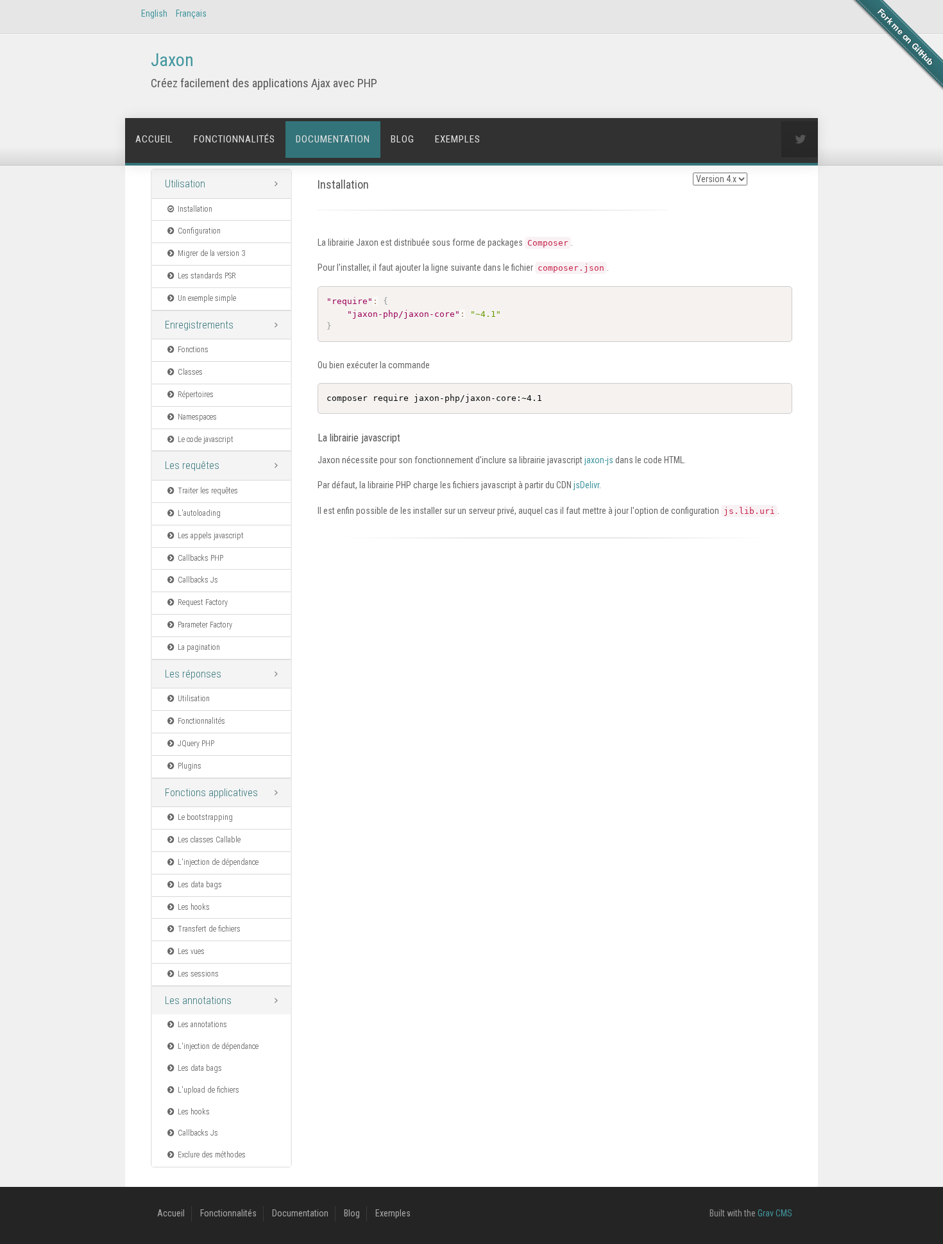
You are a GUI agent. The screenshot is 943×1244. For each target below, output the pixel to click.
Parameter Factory (205, 624)
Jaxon (172, 60)
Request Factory (203, 602)
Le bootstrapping (205, 817)
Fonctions (193, 349)
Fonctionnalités (234, 139)
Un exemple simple (207, 298)
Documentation (333, 139)
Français (191, 13)
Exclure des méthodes (212, 1154)
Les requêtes (192, 465)
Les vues (191, 951)
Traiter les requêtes (208, 490)
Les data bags (200, 884)
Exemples (457, 139)
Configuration (199, 230)
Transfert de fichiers (209, 928)
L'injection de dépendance (218, 862)
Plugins (189, 766)
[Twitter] (799, 139)
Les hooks (194, 907)
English (154, 13)
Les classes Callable (209, 839)
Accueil (154, 139)
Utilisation (185, 184)
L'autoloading (199, 513)
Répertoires (196, 394)
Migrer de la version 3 (211, 253)
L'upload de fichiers (208, 1090)
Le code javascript (206, 439)
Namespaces (197, 417)
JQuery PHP (196, 743)
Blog (402, 139)
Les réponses (193, 674)
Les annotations (198, 1000)
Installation (195, 209)
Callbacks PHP (200, 558)
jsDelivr (586, 485)
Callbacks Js (198, 579)
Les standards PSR (207, 275)
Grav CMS (775, 1213)
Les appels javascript (211, 535)
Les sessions (198, 973)
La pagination (199, 647)
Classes (190, 372)
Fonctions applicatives (211, 793)
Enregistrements (199, 325)
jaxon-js (598, 460)
